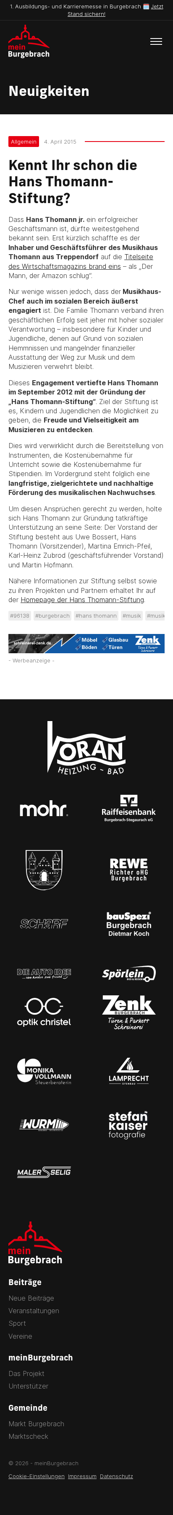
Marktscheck (28, 1436)
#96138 (19, 615)
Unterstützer (28, 1386)
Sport (17, 1323)
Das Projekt (26, 1373)
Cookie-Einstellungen (36, 1476)
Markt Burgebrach (36, 1424)
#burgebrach (52, 615)
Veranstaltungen (33, 1310)
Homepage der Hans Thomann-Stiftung (82, 599)
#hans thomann (96, 615)
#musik (132, 615)
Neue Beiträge (31, 1298)
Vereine (20, 1336)
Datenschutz (116, 1476)
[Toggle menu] (156, 41)
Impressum (82, 1476)
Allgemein (24, 141)
